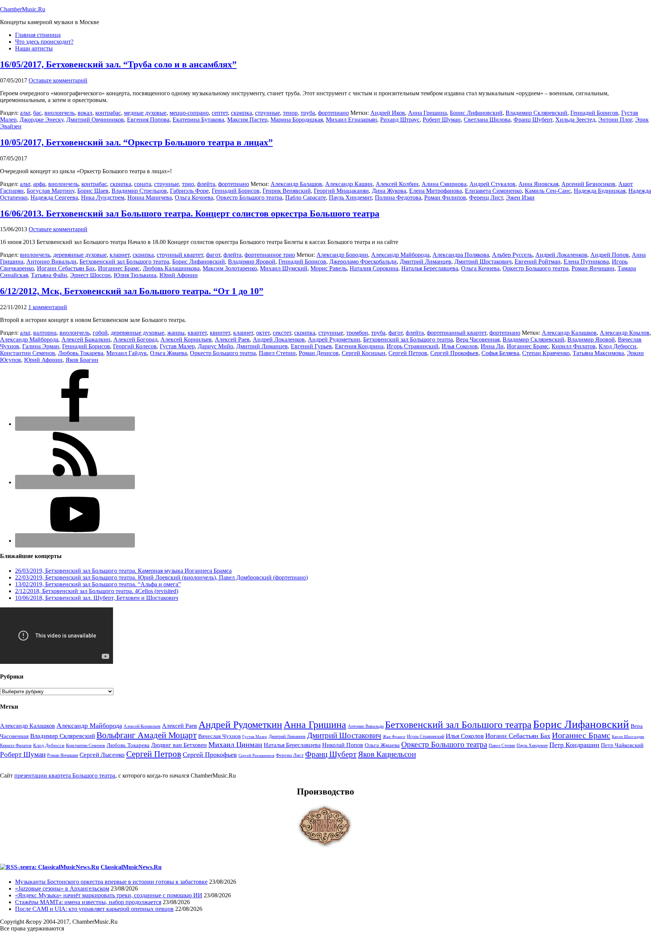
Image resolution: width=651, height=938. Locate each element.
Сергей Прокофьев (454, 353)
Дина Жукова (389, 191)
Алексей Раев (232, 339)
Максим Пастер (247, 119)
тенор (290, 113)
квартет (197, 332)
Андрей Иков (387, 113)
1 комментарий (47, 307)
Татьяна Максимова (598, 353)
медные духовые (145, 113)
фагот (213, 255)
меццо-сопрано (189, 113)
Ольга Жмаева (168, 353)
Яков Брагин (82, 360)
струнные (267, 113)
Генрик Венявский (287, 191)
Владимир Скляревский (536, 113)
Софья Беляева (500, 353)
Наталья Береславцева (429, 268)
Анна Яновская (538, 184)
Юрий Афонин (178, 275)
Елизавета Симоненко (493, 191)
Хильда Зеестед (575, 119)
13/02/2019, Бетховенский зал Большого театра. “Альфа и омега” (98, 584)
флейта (206, 184)
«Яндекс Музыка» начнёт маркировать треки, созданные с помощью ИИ (108, 895)
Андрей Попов (609, 255)
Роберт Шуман (442, 119)
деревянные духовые (80, 255)
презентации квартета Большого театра (64, 775)
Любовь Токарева (80, 353)
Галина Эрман (40, 346)
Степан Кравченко (546, 353)
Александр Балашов (296, 184)
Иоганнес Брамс (119, 268)
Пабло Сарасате (305, 197)
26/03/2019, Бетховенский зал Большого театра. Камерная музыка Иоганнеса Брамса (123, 570)
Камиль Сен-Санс (548, 191)
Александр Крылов (624, 332)
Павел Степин (277, 353)
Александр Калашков (569, 332)
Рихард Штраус (400, 119)
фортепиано (333, 113)
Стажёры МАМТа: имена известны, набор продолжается (88, 902)
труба (308, 113)
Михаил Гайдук (126, 353)
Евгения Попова (148, 119)
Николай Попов (342, 745)
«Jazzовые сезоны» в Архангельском (62, 888)
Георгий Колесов (135, 346)
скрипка (241, 113)
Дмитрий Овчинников (95, 119)
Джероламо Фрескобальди (363, 261)
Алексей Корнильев (186, 339)
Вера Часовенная (478, 339)
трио (188, 184)
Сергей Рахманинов (256, 755)
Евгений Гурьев (311, 346)
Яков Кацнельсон (387, 754)
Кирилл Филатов (574, 346)
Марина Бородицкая (296, 119)
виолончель (59, 113)
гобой (100, 332)
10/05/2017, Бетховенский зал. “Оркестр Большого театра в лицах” (136, 142)
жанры (176, 332)
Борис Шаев (92, 191)
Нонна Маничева (149, 197)
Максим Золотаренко (230, 268)
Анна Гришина (427, 113)
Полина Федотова (398, 197)
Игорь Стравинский (413, 346)
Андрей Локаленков (561, 255)
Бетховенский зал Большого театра (124, 261)
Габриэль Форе (189, 191)
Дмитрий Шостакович (483, 261)
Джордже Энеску (41, 119)
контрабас (108, 113)
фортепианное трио (270, 255)
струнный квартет (180, 255)
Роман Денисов (319, 353)
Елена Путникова (586, 261)
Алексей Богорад (135, 339)
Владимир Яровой (251, 261)
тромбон (357, 332)
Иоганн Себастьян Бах (66, 268)
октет (263, 332)
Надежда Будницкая (599, 191)
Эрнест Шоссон (90, 275)
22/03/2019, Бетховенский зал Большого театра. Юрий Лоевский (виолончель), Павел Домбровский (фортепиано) (161, 577)
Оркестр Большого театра (249, 197)
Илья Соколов (460, 346)
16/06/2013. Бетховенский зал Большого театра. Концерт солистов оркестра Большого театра (189, 213)
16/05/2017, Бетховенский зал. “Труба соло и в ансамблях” (118, 64)
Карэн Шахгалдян (628, 737)
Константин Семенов (27, 353)
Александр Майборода (400, 255)
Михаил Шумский (283, 268)
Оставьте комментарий (58, 80)
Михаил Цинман (235, 744)
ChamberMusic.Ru (22, 9)
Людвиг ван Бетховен (179, 745)
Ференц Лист (486, 197)
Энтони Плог (615, 119)
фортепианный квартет (456, 332)
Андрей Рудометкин (334, 339)
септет (220, 113)
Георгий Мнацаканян (341, 191)
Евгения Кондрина (359, 346)
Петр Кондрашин (574, 745)
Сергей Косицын (363, 353)
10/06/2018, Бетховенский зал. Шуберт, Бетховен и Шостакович (96, 598)
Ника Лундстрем (102, 197)
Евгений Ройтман (538, 261)
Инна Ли (492, 346)
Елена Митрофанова (435, 191)
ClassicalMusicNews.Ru (131, 867)
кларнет (120, 255)
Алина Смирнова (444, 184)
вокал (85, 113)
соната (142, 184)
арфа (39, 184)
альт (25, 113)
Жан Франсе (394, 737)
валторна (45, 332)
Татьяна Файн (49, 275)
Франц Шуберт (532, 119)
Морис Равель (328, 268)
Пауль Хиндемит (350, 197)
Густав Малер (177, 346)
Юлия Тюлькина (135, 275)
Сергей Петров (407, 353)
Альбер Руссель (512, 255)
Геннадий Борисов (594, 113)
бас (37, 113)
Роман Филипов (445, 197)
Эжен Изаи (520, 197)
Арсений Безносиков (588, 184)
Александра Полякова (460, 255)
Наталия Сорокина (374, 268)
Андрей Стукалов (492, 184)
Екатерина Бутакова (198, 119)
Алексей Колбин (397, 184)
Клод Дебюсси (617, 346)
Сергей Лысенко (102, 754)
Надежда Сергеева (54, 197)
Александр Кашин (349, 184)
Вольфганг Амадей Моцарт (146, 735)
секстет (282, 332)
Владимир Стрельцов (139, 191)
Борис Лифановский (476, 113)
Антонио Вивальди (51, 261)
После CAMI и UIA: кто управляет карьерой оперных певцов (94, 909)
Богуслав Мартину (50, 191)
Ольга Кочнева (194, 197)
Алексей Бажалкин (85, 339)
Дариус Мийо (215, 346)
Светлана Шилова (487, 119)
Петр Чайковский (622, 745)
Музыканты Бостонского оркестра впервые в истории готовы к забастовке (111, 882)
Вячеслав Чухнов (219, 736)
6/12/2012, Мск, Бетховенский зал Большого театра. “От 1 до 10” (131, 291)
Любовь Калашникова (171, 268)
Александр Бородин (342, 255)
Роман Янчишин (593, 268)
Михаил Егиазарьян (351, 119)
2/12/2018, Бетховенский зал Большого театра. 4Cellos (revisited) (96, 591)
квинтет (220, 332)
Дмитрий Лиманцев (425, 261)
